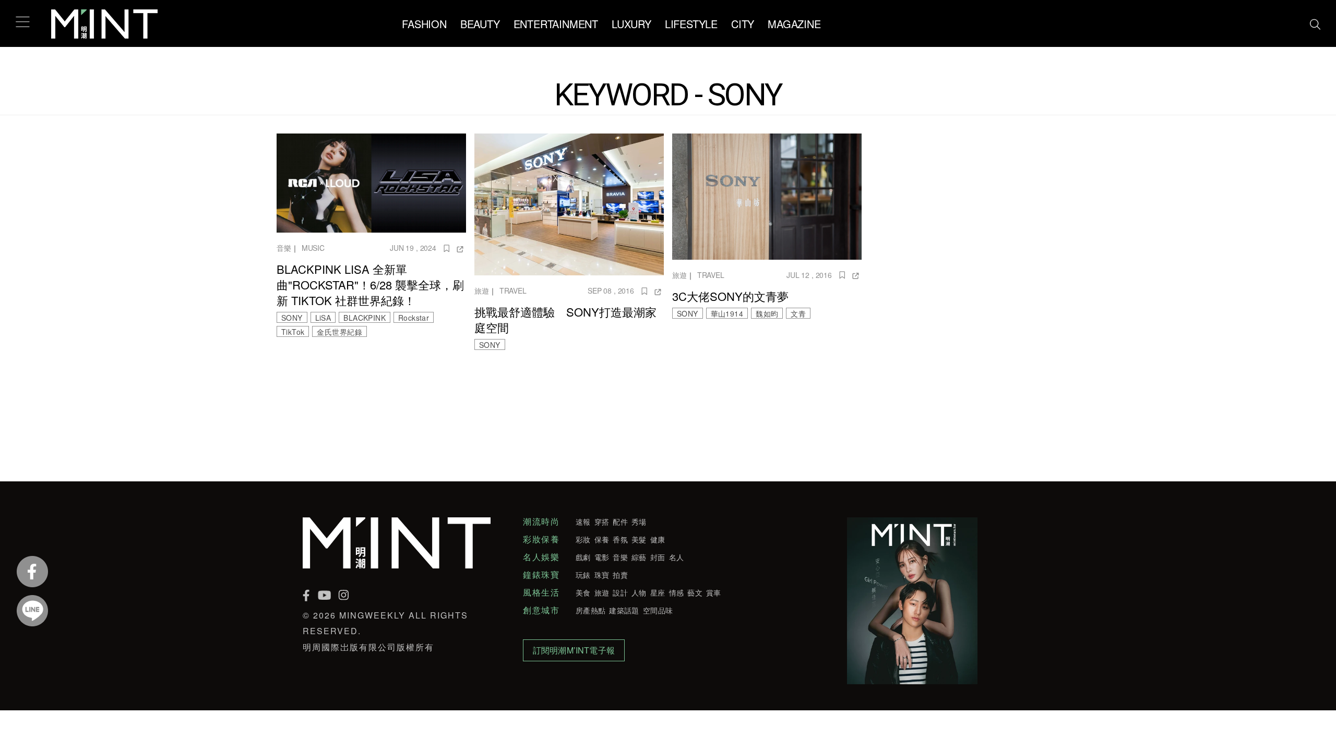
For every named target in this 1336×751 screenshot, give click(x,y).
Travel (513, 290)
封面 (657, 557)
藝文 (694, 592)
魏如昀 (767, 313)
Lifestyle (691, 23)
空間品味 (658, 610)
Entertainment (556, 23)
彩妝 (583, 539)
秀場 (639, 521)
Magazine (794, 23)
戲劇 (583, 557)
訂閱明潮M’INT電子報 (574, 650)
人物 (639, 592)
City (742, 23)
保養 (602, 539)
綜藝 (639, 557)
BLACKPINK (364, 317)
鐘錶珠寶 (541, 575)
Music (313, 248)
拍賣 (620, 574)
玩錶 (583, 574)
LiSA (323, 317)
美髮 (639, 539)
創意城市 (541, 610)
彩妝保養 (541, 539)
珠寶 (602, 574)
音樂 (284, 248)
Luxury (631, 23)
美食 (583, 592)
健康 (657, 539)
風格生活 (541, 592)
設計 (620, 592)
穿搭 (602, 521)
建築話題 (624, 610)
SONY (292, 317)
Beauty (480, 23)
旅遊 (481, 290)
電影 (602, 557)
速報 (583, 521)
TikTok (292, 331)
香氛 (620, 539)
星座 (657, 592)
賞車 (713, 592)
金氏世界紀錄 (339, 331)
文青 (798, 313)
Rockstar (413, 317)
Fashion (424, 23)
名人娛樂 (541, 557)
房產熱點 (590, 610)
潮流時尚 (541, 521)
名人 (676, 557)
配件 (620, 521)
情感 (676, 592)
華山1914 (727, 313)
